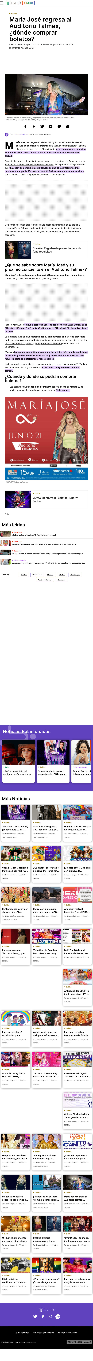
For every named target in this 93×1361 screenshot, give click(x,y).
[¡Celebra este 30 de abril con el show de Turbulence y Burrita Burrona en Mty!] (77, 853)
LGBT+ (62, 575)
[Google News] (57, 1317)
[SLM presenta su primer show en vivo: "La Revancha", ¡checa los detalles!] (15, 895)
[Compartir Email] (67, 125)
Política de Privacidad (67, 1333)
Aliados (50, 575)
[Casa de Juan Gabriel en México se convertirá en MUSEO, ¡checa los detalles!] (15, 853)
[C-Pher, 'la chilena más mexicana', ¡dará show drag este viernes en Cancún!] (15, 1224)
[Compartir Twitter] (42, 125)
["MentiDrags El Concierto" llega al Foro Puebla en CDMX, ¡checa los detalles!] (18, 499)
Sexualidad (18, 532)
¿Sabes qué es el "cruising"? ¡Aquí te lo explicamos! (34, 535)
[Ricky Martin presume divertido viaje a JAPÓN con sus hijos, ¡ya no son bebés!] (46, 895)
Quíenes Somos (22, 1333)
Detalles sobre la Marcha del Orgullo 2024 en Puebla (77, 829)
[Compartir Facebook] (25, 125)
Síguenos (28, 3)
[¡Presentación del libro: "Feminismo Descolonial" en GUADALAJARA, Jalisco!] (46, 1182)
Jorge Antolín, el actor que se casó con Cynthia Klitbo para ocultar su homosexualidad (48, 563)
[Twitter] (35, 1317)
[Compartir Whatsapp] (50, 125)
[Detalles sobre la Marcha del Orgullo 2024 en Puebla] (77, 812)
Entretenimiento (20, 560)
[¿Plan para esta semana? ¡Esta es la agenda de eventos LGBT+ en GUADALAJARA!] (46, 1265)
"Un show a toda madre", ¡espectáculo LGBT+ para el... (51, 774)
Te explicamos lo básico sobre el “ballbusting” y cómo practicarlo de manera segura (47, 554)
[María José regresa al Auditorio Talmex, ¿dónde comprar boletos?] (77, 1182)
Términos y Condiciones (43, 1333)
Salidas (14, 14)
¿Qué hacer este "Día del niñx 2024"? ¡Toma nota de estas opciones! (46, 870)
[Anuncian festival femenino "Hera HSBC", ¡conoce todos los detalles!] (77, 895)
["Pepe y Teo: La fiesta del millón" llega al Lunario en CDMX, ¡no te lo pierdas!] (46, 1141)
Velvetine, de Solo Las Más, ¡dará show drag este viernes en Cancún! (46, 953)
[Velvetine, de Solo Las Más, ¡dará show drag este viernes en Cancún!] (46, 936)
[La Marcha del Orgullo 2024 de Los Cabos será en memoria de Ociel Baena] (77, 1059)
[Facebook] (42, 1317)
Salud (7, 767)
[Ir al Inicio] (13, 3)
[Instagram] (50, 1317)
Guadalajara (75, 575)
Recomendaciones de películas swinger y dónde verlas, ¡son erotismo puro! (44, 544)
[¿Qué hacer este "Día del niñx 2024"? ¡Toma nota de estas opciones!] (46, 853)
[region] (46, 60)
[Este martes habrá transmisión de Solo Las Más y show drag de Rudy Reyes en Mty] (77, 1018)
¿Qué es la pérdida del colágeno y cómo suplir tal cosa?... (17, 774)
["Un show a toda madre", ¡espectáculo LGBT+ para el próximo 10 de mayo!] (53, 752)
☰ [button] (2, 3)
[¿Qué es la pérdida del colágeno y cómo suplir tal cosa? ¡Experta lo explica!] (18, 752)
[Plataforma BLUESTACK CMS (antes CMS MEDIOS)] (87, 1342)
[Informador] (75, 1342)
